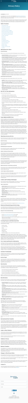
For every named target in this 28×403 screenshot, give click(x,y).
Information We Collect (5, 25)
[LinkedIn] (14, 393)
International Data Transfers (6, 41)
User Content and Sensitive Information (7, 34)
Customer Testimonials (5, 35)
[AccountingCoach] (13, 1)
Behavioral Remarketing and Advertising (7, 31)
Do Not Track (4, 36)
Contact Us (3, 47)
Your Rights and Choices (5, 40)
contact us (17, 367)
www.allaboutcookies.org (20, 203)
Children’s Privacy (4, 44)
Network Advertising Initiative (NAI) (9, 214)
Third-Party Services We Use (6, 29)
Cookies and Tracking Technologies (7, 30)
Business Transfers (4, 45)
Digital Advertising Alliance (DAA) (8, 215)
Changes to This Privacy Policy (6, 46)
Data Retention (4, 39)
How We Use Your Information (6, 26)
